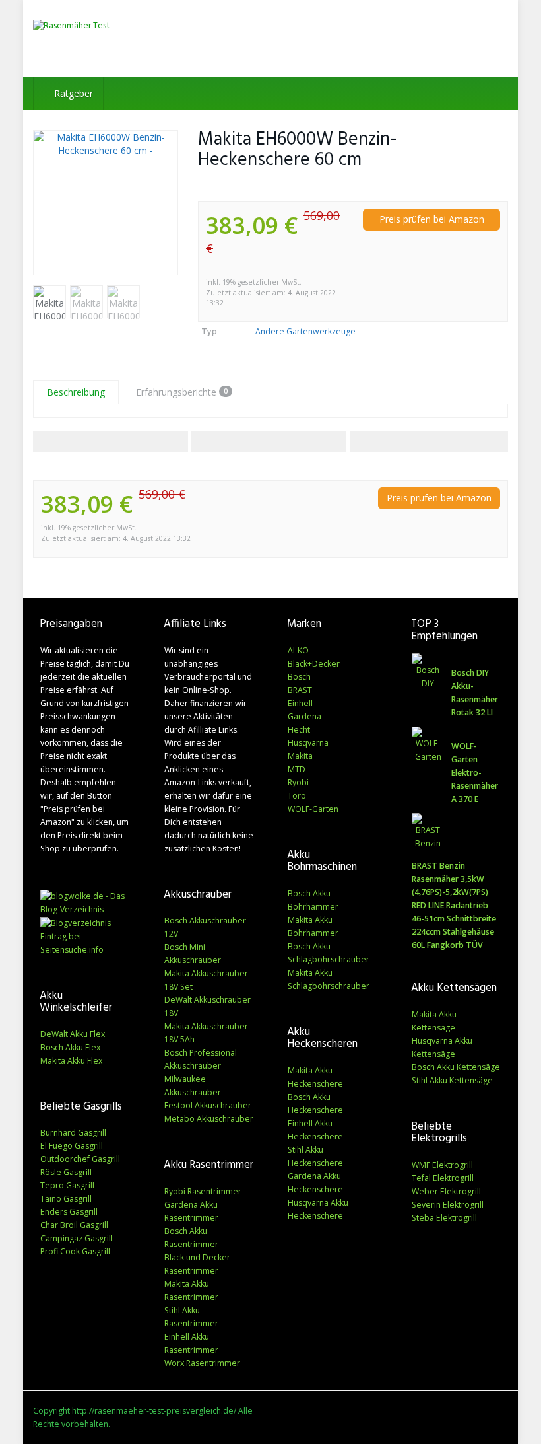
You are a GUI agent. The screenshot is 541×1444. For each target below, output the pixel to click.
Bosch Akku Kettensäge (456, 1067)
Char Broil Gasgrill (74, 1225)
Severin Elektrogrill (448, 1204)
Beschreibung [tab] (76, 392)
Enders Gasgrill (69, 1211)
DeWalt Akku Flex (72, 1034)
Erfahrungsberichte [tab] (182, 392)
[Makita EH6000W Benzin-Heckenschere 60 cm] (105, 203)
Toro (297, 795)
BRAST (300, 690)
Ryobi (298, 782)
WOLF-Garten (313, 808)
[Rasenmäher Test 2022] (105, 38)
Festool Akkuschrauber (207, 1105)
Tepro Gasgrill (67, 1185)
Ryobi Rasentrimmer (202, 1191)
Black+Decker (314, 663)
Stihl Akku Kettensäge (452, 1080)
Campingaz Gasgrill (76, 1238)
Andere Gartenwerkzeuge (305, 331)
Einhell (300, 703)
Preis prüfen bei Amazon (431, 219)
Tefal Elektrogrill (443, 1178)
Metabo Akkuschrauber (208, 1118)
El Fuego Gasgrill (71, 1145)
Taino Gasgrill (66, 1198)
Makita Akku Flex (71, 1060)
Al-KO (298, 650)
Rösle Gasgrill (66, 1172)
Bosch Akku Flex (70, 1047)
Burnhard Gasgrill (73, 1132)
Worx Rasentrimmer (202, 1363)
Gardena (304, 716)
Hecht (299, 729)
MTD (296, 769)
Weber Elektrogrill (446, 1191)
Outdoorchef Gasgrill (80, 1159)
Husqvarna (308, 742)
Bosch (299, 676)
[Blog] (75, 922)
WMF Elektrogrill (442, 1165)
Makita (300, 756)
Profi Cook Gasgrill (75, 1251)
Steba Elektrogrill (444, 1217)
